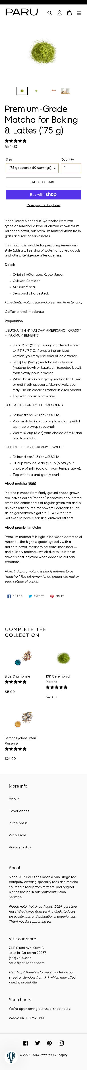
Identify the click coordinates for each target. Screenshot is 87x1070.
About (14, 799)
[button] (16, 141)
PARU (35, 1055)
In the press (18, 823)
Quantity (67, 159)
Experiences (19, 811)
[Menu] (79, 13)
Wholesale (17, 835)
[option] (22, 92)
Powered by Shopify (53, 1055)
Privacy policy (20, 847)
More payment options (43, 205)
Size (9, 159)
